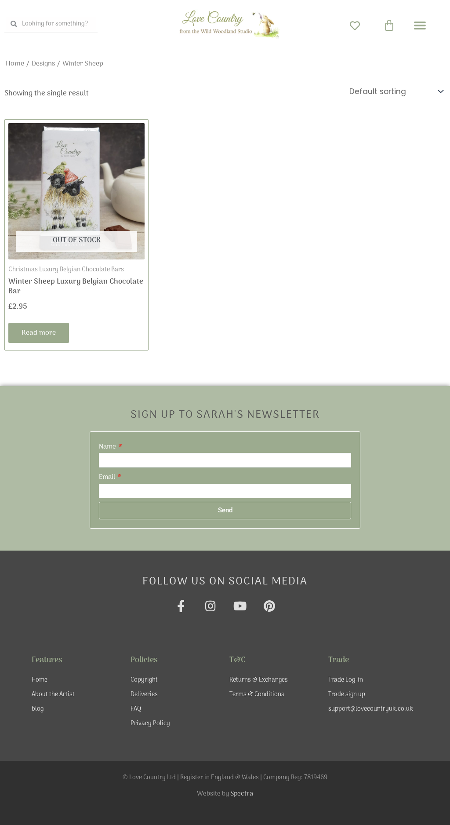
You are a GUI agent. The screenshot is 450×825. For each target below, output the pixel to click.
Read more (39, 333)
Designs (43, 63)
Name (108, 447)
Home (15, 63)
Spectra (241, 793)
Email (107, 477)
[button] (420, 25)
